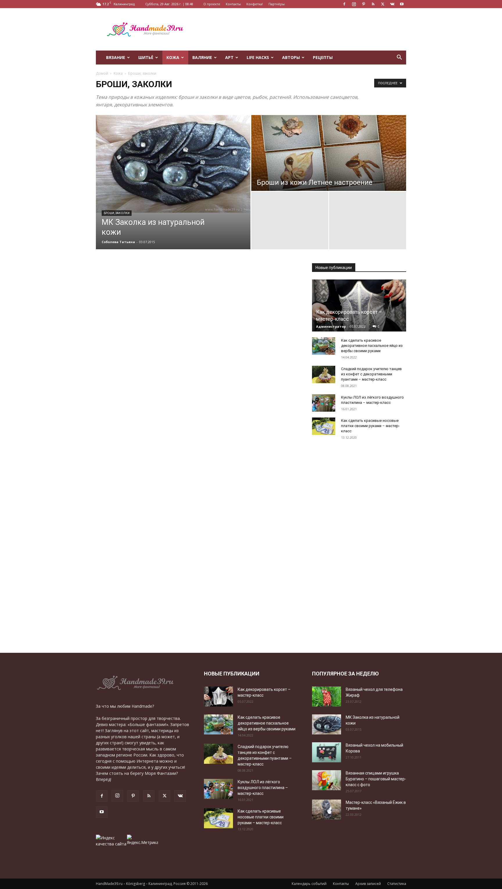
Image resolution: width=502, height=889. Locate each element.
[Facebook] (344, 4)
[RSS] (373, 4)
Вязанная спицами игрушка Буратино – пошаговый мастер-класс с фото (376, 779)
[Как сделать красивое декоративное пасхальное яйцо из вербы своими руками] (323, 346)
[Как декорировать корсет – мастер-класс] (359, 305)
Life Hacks (258, 57)
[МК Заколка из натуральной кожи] (173, 164)
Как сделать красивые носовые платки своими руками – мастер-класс (370, 425)
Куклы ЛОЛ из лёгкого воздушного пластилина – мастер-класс (263, 787)
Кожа (172, 57)
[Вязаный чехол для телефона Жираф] (326, 697)
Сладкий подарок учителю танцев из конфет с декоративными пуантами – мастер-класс (371, 374)
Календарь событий (309, 883)
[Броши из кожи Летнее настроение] (328, 153)
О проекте (211, 4)
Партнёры (276, 4)
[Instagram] (353, 4)
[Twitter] (382, 4)
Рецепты (323, 57)
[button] (399, 58)
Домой (102, 73)
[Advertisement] (300, 29)
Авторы (291, 57)
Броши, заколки (117, 213)
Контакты (233, 4)
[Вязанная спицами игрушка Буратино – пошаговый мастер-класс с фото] (326, 780)
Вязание (115, 57)
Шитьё (145, 57)
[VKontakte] (392, 4)
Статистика (396, 883)
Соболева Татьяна (118, 242)
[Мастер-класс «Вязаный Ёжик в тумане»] (326, 810)
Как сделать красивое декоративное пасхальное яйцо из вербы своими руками (372, 345)
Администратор (331, 326)
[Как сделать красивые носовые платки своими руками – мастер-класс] (323, 426)
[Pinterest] (363, 4)
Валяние (202, 57)
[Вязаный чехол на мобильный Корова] (326, 752)
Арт (229, 57)
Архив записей (368, 883)
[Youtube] (401, 4)
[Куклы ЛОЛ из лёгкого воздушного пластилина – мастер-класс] (323, 403)
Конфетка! (254, 4)
